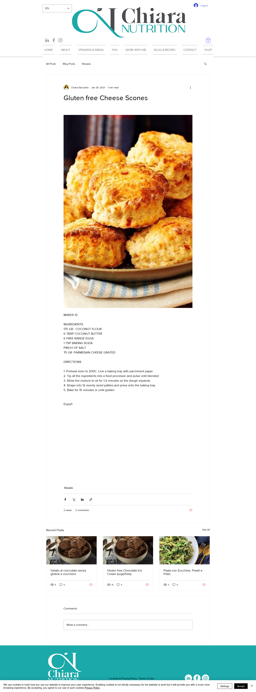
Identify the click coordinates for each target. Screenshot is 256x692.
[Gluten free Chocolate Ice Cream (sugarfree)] (128, 550)
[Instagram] (60, 40)
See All (206, 529)
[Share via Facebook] (65, 499)
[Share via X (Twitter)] (73, 499)
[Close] (252, 686)
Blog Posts (69, 63)
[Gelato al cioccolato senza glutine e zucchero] (71, 550)
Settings (224, 686)
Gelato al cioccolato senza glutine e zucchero (68, 572)
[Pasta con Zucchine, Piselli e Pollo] (184, 550)
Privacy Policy (92, 687)
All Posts (51, 63)
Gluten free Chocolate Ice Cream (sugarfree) (124, 572)
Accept (241, 686)
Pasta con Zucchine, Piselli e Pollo (183, 572)
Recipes (86, 63)
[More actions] (190, 87)
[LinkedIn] (47, 40)
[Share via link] (90, 499)
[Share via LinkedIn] (82, 499)
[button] (208, 40)
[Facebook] (53, 40)
